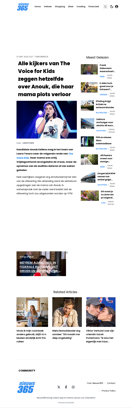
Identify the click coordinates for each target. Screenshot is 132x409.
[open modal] (116, 6)
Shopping (60, 6)
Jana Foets (28, 143)
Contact (111, 383)
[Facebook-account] (66, 387)
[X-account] (58, 387)
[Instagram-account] (73, 387)
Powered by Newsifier (66, 403)
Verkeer (48, 6)
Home (38, 6)
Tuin (103, 203)
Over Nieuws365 (95, 383)
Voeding (81, 6)
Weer (70, 6)
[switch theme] (112, 6)
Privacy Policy (109, 390)
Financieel (93, 6)
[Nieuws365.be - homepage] (22, 6)
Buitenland (101, 112)
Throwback (41, 56)
